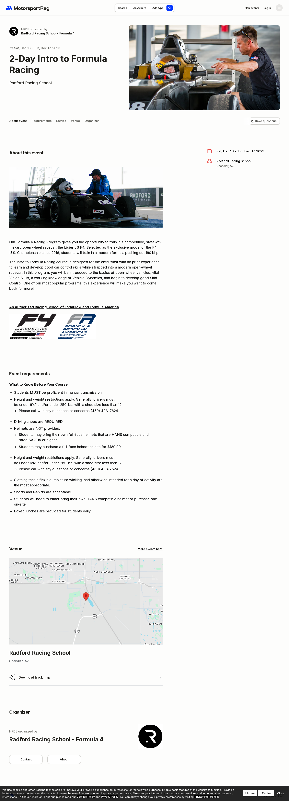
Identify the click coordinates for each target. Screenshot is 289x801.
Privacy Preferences (206, 796)
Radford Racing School (30, 83)
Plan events (252, 7)
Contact (26, 759)
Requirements (41, 121)
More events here (150, 549)
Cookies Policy (86, 796)
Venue (75, 121)
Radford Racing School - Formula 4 (48, 33)
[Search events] (170, 8)
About (64, 759)
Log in (267, 7)
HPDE (25, 29)
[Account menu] (279, 7)
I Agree (250, 793)
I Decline (265, 793)
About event (18, 121)
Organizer (92, 121)
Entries (61, 121)
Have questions (266, 121)
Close (280, 793)
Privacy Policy (109, 796)
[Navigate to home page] (28, 8)
